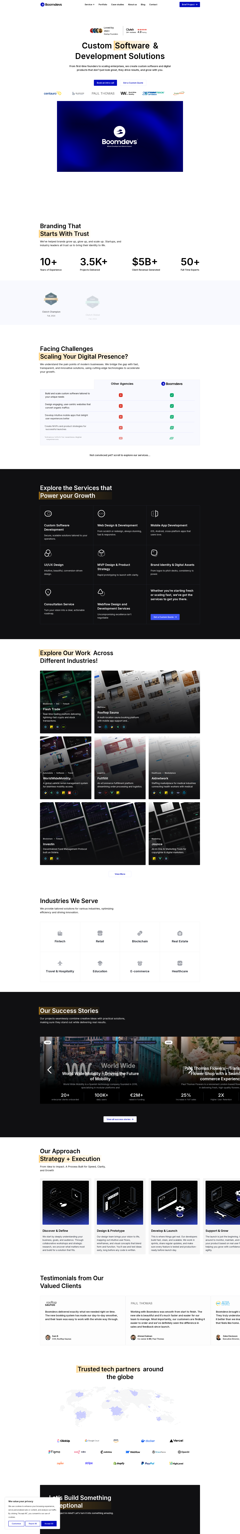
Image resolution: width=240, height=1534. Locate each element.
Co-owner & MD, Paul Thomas (151, 1339)
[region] (32, 1513)
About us (132, 4)
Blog (143, 4)
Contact (153, 4)
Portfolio (103, 4)
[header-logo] (52, 4)
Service (88, 4)
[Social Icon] (121, 395)
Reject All (33, 1524)
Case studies (117, 4)
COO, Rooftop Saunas (61, 1339)
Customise (16, 1524)
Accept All (49, 1524)
